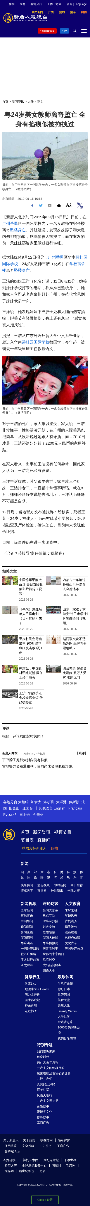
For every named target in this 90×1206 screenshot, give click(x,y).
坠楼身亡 (18, 230)
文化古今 (71, 943)
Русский (9, 814)
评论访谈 (51, 903)
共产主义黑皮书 (47, 1101)
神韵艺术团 (30, 1160)
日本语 (24, 814)
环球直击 (27, 915)
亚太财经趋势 (30, 959)
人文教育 (73, 903)
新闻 (25, 863)
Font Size (69, 205)
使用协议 (11, 1146)
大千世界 (64, 1016)
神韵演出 (57, 890)
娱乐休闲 (65, 977)
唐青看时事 (50, 948)
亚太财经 (27, 965)
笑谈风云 (71, 915)
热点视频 (43, 885)
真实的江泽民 (46, 1084)
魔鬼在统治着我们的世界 (54, 1073)
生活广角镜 (65, 983)
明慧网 (56, 1165)
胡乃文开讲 (32, 994)
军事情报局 (50, 943)
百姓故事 (43, 1106)
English (59, 808)
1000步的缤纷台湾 (69, 1030)
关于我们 (29, 1140)
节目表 (27, 840)
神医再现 (31, 1005)
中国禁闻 (27, 921)
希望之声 (11, 1165)
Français (75, 808)
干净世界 (70, 1160)
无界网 (9, 1171)
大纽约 (23, 802)
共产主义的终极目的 (50, 1068)
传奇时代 (43, 1057)
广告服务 (46, 1146)
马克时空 (49, 959)
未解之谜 (71, 910)
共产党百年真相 (47, 1062)
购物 (54, 848)
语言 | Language (76, 4)
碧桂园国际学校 (35, 342)
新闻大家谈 (50, 910)
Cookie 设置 (45, 1199)
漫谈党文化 (44, 1111)
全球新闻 (27, 910)
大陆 (31, 101)
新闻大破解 (50, 937)
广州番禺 (10, 223)
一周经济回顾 (30, 948)
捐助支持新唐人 (34, 848)
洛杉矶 (48, 802)
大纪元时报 (51, 1160)
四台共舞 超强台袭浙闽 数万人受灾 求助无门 (75, 672)
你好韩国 (64, 994)
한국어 (38, 814)
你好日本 (64, 989)
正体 (50, 4)
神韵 (11, 4)
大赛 (22, 4)
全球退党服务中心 (34, 1165)
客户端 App (12, 1151)
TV (65, 30)
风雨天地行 (44, 1095)
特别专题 (45, 1045)
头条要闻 (27, 885)
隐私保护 (64, 1140)
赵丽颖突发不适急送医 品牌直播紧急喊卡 (75, 643)
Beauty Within (67, 1011)
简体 (58, 4)
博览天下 (27, 890)
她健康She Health (37, 989)
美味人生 (64, 1005)
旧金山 (14, 808)
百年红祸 (43, 1089)
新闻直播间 (48, 30)
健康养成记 (32, 1000)
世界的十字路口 (53, 954)
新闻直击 (27, 932)
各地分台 (36, 4)
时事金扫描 (50, 921)
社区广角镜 (28, 954)
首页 (5, 101)
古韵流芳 (71, 921)
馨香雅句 (71, 926)
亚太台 (27, 808)
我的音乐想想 (67, 1038)
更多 (43, 1171)
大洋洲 (61, 802)
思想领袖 (49, 932)
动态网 (70, 1165)
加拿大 (36, 802)
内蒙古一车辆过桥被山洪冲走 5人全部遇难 (74, 584)
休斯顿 (74, 802)
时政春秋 (49, 926)
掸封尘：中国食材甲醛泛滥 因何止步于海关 (31, 672)
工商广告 (43, 1122)
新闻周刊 (27, 937)
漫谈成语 (71, 932)
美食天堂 (64, 1000)
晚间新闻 (27, 926)
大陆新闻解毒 (52, 965)
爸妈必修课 (72, 937)
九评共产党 (44, 1079)
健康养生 (32, 977)
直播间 (43, 840)
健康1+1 (30, 983)
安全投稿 (28, 1146)
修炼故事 (43, 1117)
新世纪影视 (26, 1171)
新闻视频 (28, 903)
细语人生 (49, 970)
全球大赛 (74, 890)
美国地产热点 (74, 948)
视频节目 (62, 832)
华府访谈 (27, 943)
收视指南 (46, 1140)
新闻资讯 (18, 101)
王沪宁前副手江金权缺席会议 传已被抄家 (31, 697)
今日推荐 (77, 885)
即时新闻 (60, 885)
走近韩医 (31, 1011)
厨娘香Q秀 (65, 1022)
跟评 (82, 753)
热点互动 (49, 915)
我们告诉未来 (46, 1051)
